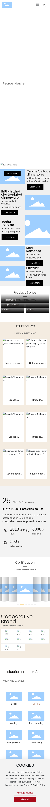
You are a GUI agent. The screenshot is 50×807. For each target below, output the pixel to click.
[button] (22, 158)
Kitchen (6, 309)
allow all (25, 799)
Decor (30, 309)
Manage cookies (25, 793)
